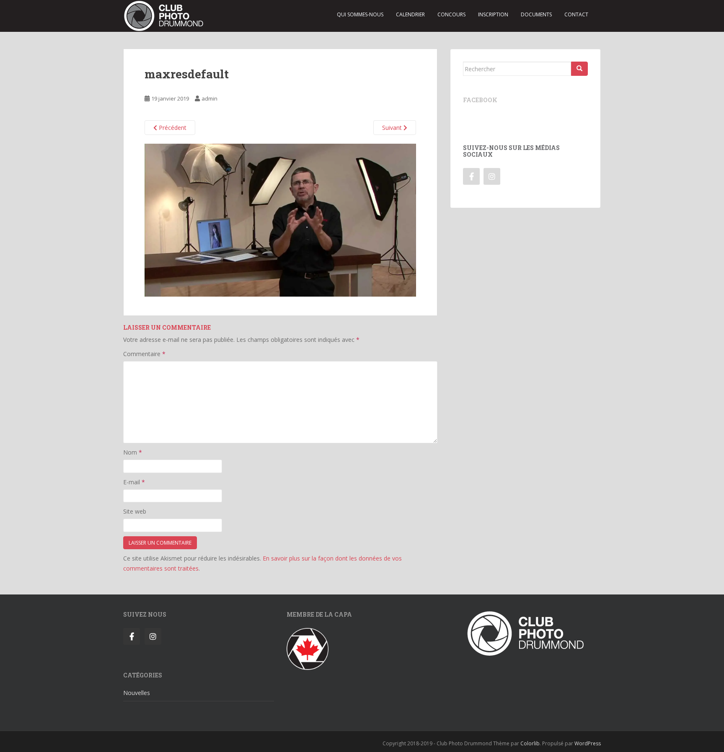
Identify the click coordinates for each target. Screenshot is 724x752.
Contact (576, 14)
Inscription (493, 14)
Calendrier (410, 14)
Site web (134, 511)
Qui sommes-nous (360, 14)
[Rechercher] (579, 69)
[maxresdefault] (280, 219)
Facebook (480, 100)
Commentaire (144, 354)
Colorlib (530, 743)
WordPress (587, 743)
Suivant (392, 128)
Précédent (171, 128)
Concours (451, 14)
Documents (536, 14)
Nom (132, 452)
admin (209, 98)
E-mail (134, 482)
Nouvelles (136, 693)
